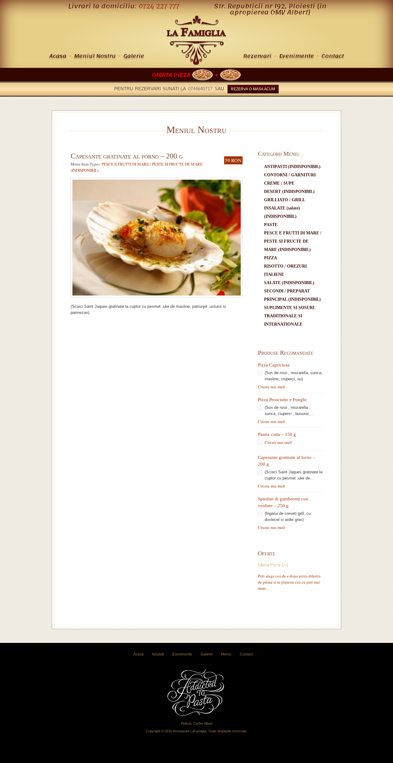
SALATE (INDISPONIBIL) (289, 282)
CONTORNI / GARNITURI (290, 175)
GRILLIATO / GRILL (284, 200)
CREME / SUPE (279, 183)
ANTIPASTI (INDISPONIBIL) (292, 166)
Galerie (133, 56)
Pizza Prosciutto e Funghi (282, 399)
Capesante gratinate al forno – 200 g (127, 156)
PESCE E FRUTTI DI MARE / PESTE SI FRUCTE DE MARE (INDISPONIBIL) (292, 241)
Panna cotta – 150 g (277, 434)
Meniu (226, 654)
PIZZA (270, 258)
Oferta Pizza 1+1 (273, 565)
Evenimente (296, 56)
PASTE (271, 224)
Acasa (57, 56)
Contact (332, 56)
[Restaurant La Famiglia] (196, 63)
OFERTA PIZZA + (186, 75)
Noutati (158, 654)
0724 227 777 (158, 6)
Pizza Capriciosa (274, 364)
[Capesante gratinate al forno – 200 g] (157, 300)
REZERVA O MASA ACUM (253, 89)
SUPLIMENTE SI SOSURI (289, 307)
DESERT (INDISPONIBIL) (289, 191)
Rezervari (257, 56)
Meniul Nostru (95, 56)
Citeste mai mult (271, 386)
